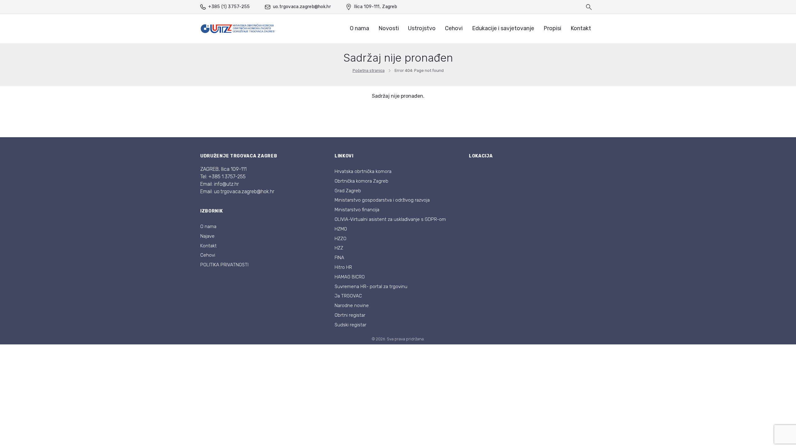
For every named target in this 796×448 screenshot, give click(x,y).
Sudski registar (350, 325)
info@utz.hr (226, 184)
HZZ (339, 248)
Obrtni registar (350, 315)
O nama (359, 28)
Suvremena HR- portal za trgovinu (371, 286)
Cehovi (454, 28)
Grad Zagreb (348, 191)
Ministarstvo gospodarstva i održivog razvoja (382, 200)
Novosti (388, 28)
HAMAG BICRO (350, 277)
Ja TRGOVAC (348, 296)
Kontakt (581, 28)
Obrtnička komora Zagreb (361, 181)
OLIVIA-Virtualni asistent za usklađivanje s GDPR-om (390, 219)
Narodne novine (352, 305)
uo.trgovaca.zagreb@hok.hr (302, 6)
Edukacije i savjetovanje (503, 28)
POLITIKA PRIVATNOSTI (224, 265)
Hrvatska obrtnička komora (363, 171)
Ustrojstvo (422, 28)
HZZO (340, 238)
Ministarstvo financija (357, 209)
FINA (339, 257)
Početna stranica (369, 70)
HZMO (341, 229)
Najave (207, 236)
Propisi (552, 28)
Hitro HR (343, 267)
